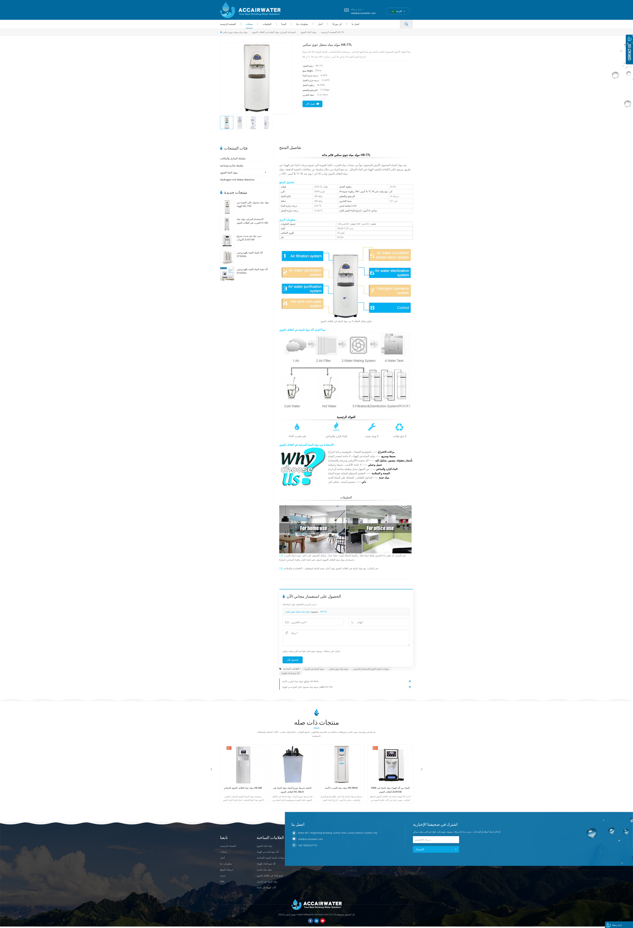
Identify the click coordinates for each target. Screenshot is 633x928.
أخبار (320, 24)
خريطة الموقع (226, 869)
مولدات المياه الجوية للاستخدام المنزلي (371, 668)
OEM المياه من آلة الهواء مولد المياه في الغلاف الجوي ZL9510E (341, 789)
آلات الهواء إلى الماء (266, 887)
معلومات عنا (302, 24)
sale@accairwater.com (363, 13)
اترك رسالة (617, 925)
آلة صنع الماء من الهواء (268, 851)
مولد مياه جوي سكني (338, 668)
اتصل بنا (355, 24)
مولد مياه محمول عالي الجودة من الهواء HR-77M (253, 204)
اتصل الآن (310, 103)
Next (421, 769)
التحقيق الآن (292, 659)
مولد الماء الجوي (229, 172)
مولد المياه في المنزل (314, 668)
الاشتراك (420, 849)
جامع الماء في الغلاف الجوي (270, 875)
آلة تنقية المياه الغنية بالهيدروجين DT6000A (252, 271)
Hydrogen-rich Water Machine (237, 179)
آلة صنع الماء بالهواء (290, 673)
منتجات (249, 24)
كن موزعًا (337, 24)
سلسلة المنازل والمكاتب (233, 158)
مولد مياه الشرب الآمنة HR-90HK (300, 681)
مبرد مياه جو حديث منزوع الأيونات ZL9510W (249, 237)
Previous (211, 769)
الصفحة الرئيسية (228, 24)
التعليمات (267, 24)
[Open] (629, 49)
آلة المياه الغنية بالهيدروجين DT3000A (250, 254)
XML (222, 881)
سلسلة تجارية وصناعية (231, 165)
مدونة (223, 875)
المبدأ (283, 24)
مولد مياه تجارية (264, 869)
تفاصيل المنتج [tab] (290, 147)
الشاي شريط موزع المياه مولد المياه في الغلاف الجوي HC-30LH (243, 789)
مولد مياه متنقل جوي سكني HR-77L (306, 611)
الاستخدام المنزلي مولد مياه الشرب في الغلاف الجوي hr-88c (252, 220)
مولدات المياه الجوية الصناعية (271, 857)
